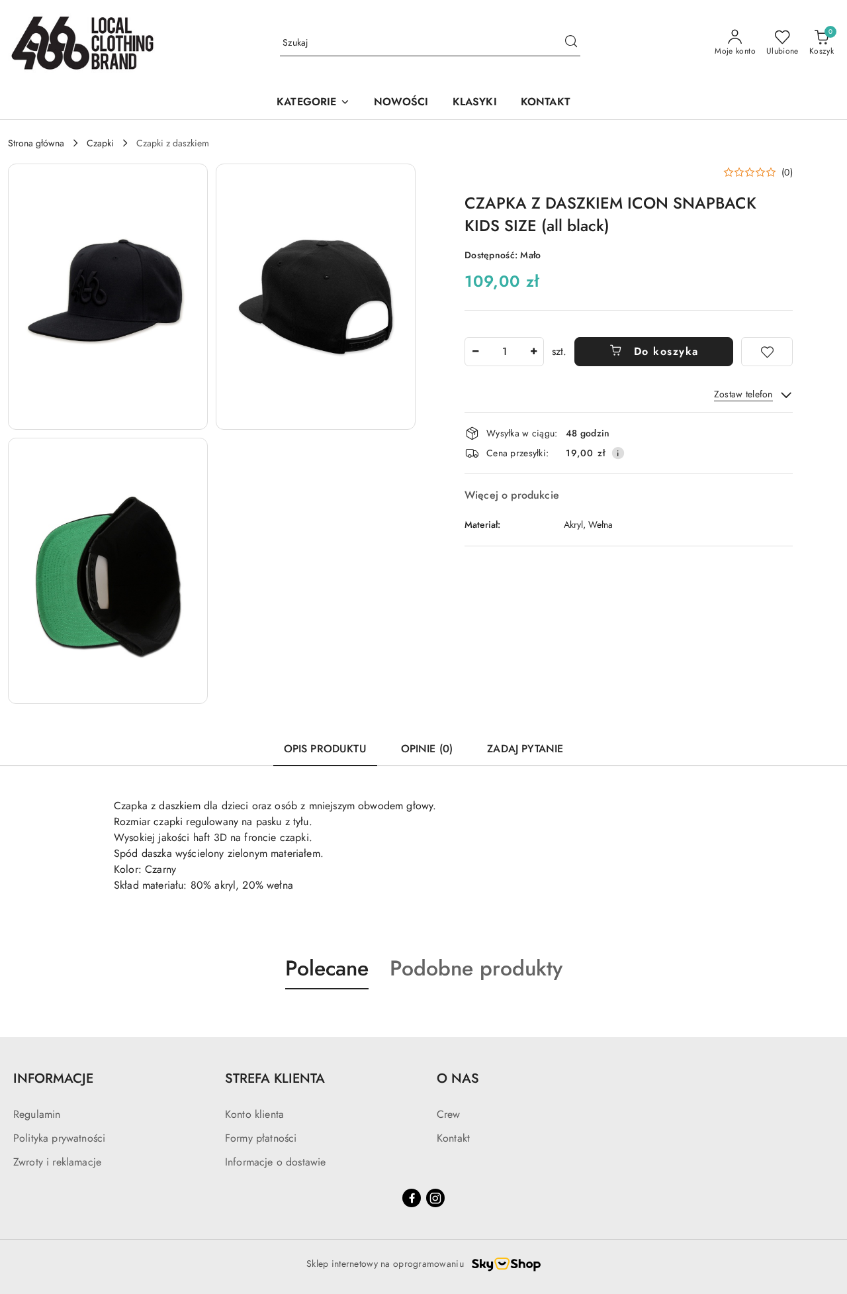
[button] (313, 103)
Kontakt (453, 1138)
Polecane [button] (327, 968)
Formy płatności (260, 1138)
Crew (449, 1114)
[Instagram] (435, 1198)
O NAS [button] (458, 1078)
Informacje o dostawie (275, 1162)
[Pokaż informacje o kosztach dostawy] (618, 453)
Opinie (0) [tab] (427, 748)
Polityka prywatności (59, 1138)
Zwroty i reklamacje (57, 1162)
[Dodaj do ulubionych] (767, 351)
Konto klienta (254, 1114)
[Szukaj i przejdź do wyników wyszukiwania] (571, 43)
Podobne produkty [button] (476, 968)
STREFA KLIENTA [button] (275, 1078)
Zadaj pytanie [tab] (525, 748)
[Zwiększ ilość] (533, 352)
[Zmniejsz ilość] (475, 352)
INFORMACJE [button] (53, 1078)
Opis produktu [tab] (325, 748)
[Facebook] (411, 1198)
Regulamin (36, 1114)
